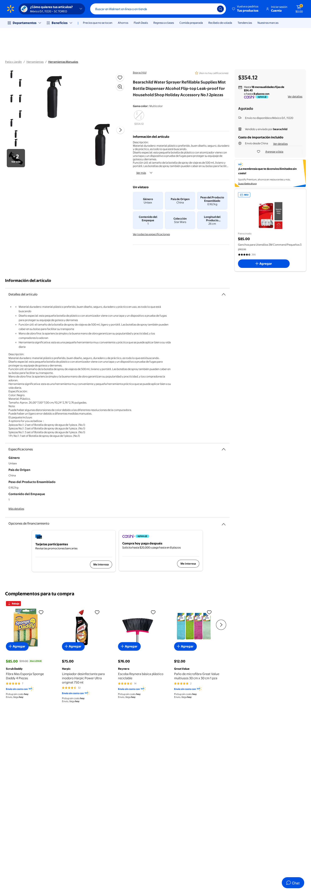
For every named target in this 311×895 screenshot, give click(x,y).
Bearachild (139, 72)
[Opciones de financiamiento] (223, 522)
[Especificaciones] (223, 449)
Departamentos (24, 23)
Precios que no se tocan (97, 22)
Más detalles (16, 508)
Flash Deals (141, 22)
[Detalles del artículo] (223, 294)
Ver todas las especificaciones (151, 234)
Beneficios (59, 23)
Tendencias (245, 22)
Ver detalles (295, 96)
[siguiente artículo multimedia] (120, 130)
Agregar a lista (274, 151)
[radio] (139, 118)
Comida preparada (191, 22)
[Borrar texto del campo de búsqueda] (211, 8)
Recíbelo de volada (220, 22)
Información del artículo (28, 280)
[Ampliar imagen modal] (120, 86)
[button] (245, 8)
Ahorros (123, 22)
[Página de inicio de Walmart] (10, 8)
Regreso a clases (163, 22)
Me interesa (101, 564)
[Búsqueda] (220, 9)
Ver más (141, 172)
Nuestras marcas (267, 22)
